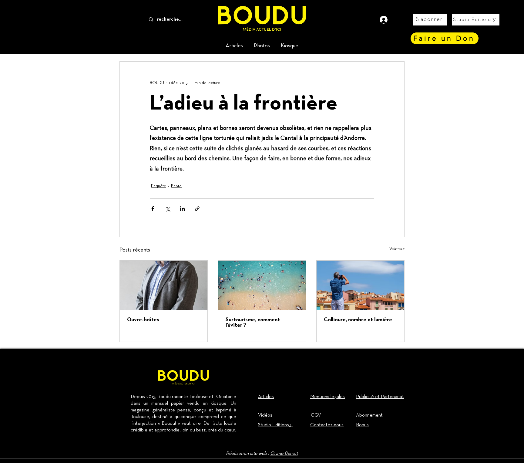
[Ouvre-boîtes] (163, 285)
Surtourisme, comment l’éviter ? (253, 322)
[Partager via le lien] (197, 208)
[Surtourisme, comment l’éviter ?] (262, 285)
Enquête (158, 186)
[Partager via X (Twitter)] (167, 208)
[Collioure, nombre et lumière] (360, 285)
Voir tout (397, 249)
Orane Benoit (284, 453)
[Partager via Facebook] (153, 208)
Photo (176, 186)
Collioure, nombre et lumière (358, 320)
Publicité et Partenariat (380, 397)
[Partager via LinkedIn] (182, 208)
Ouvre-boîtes (143, 320)
